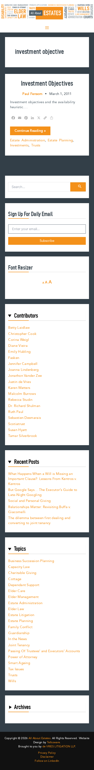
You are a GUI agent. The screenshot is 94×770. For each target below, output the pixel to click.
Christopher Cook (22, 334)
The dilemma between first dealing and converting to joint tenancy (39, 520)
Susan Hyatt (17, 430)
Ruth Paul (15, 412)
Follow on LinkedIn (47, 761)
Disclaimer (47, 757)
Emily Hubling (19, 351)
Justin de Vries (19, 382)
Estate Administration (27, 140)
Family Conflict (20, 627)
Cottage (14, 579)
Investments (19, 145)
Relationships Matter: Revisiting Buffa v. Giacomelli (39, 509)
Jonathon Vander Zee (25, 375)
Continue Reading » (30, 131)
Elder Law (16, 609)
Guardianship (18, 633)
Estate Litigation (21, 615)
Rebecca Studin (20, 399)
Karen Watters (19, 387)
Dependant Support (23, 585)
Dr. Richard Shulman (24, 406)
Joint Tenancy (19, 645)
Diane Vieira (18, 345)
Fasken (13, 358)
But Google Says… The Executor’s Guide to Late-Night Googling (42, 492)
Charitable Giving (22, 573)
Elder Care (16, 591)
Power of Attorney (22, 657)
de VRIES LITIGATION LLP (58, 746)
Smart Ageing (19, 663)
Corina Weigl (18, 339)
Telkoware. (54, 742)
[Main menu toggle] (47, 27)
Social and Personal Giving (29, 500)
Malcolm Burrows (22, 393)
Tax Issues (16, 669)
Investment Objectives (47, 83)
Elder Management (23, 597)
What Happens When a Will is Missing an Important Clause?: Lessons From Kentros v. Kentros (42, 479)
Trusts (35, 145)
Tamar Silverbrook (22, 436)
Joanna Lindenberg (23, 369)
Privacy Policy (47, 753)
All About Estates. (40, 738)
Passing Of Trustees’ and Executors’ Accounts (44, 651)
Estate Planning (60, 140)
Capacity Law (19, 567)
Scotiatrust (16, 424)
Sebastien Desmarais (24, 417)
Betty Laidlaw (19, 327)
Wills (12, 681)
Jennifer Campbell (22, 363)
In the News (17, 639)
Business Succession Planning (31, 561)
